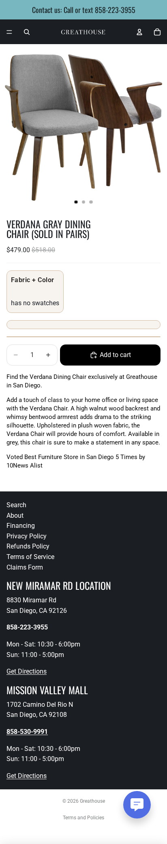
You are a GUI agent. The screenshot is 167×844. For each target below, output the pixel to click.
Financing (20, 525)
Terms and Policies (83, 818)
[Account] (139, 32)
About (15, 515)
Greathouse (92, 801)
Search (16, 505)
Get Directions (26, 671)
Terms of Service (30, 557)
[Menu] (9, 32)
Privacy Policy (26, 536)
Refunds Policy (27, 546)
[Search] (27, 32)
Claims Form (24, 567)
